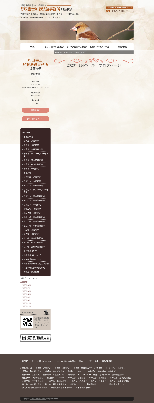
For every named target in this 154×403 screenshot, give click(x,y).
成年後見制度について (33, 259)
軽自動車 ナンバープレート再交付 (36, 191)
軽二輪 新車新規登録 (33, 238)
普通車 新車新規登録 (33, 160)
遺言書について (30, 251)
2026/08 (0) (26, 285)
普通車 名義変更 (31, 141)
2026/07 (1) (26, 288)
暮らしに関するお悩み (54, 47)
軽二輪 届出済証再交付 (34, 247)
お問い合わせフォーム (35, 119)
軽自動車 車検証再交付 (34, 185)
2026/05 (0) (26, 294)
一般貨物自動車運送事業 (34, 268)
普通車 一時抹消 (31, 169)
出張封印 (27, 173)
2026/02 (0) (26, 303)
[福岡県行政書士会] (35, 340)
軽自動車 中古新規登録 (34, 200)
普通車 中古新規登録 (33, 164)
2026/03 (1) (26, 300)
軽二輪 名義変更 (31, 230)
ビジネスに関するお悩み (77, 47)
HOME (32, 47)
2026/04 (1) (26, 297)
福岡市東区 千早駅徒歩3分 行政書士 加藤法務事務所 (46, 7)
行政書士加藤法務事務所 (38, 399)
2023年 (75, 52)
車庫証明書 (28, 137)
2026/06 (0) (26, 291)
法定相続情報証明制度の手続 (36, 264)
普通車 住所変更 (31, 145)
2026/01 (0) (26, 306)
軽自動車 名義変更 (32, 177)
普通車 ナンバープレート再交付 (36, 155)
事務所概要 (122, 47)
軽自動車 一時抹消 (32, 205)
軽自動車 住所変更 (32, 181)
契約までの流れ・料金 (99, 47)
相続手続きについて (32, 255)
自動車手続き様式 (31, 272)
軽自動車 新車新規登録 (34, 196)
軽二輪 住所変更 (31, 234)
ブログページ (66, 52)
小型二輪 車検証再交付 (34, 226)
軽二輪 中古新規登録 (33, 243)
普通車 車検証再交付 (33, 149)
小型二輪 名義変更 (32, 209)
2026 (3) (24, 282)
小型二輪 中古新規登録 (34, 221)
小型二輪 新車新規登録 (34, 217)
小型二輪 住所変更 (32, 213)
